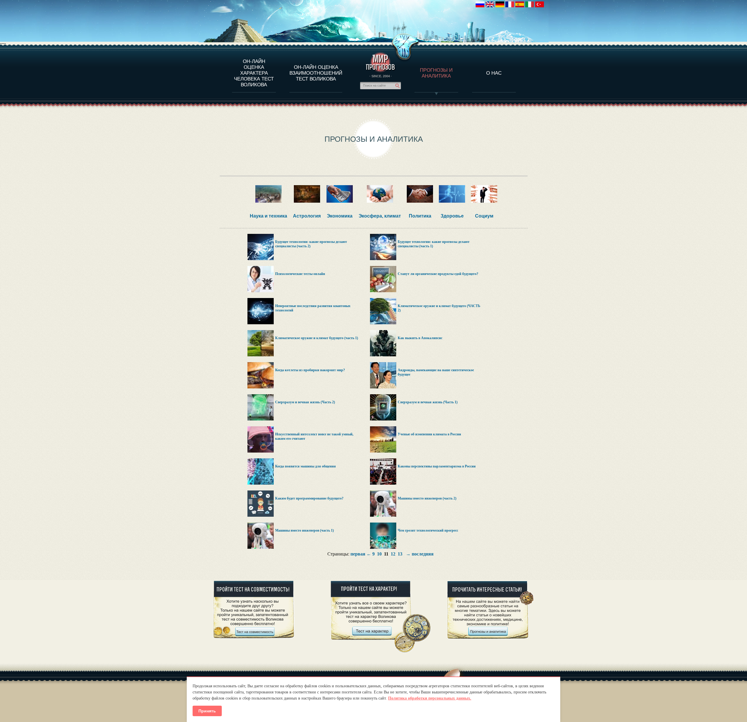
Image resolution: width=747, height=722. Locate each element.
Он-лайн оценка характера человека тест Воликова (254, 73)
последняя (423, 553)
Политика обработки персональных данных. (429, 698)
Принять (207, 711)
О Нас (494, 73)
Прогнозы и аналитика (436, 73)
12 (393, 553)
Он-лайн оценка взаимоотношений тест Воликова (315, 73)
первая (357, 553)
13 (400, 553)
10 (379, 553)
